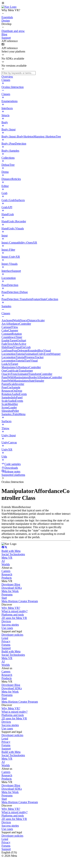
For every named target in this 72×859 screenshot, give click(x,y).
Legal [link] (4, 638)
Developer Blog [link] (10, 584)
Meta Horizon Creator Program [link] (19, 601)
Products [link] (6, 577)
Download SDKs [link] (11, 587)
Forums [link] (5, 644)
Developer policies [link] (12, 634)
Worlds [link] (5, 564)
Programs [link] (7, 594)
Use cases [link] (7, 628)
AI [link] (3, 561)
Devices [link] (6, 621)
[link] (8, 6)
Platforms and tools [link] (12, 614)
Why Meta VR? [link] (10, 607)
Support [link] (6, 648)
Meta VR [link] (6, 557)
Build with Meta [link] (10, 551)
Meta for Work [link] (10, 591)
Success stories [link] (10, 624)
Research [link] (6, 574)
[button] (36, 3)
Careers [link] (5, 571)
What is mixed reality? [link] (14, 611)
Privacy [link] (5, 641)
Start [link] (4, 597)
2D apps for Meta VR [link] (14, 617)
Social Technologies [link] (13, 554)
